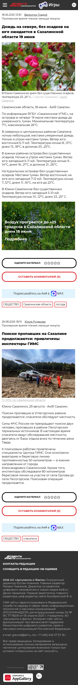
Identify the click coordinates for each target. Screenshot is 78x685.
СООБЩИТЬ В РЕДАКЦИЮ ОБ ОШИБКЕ (30, 569)
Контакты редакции (19, 563)
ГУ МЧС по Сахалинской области (24, 400)
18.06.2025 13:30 (11, 14)
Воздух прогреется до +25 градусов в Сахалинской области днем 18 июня (37, 227)
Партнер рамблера (15, 667)
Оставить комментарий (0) (39, 276)
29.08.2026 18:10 (12, 321)
